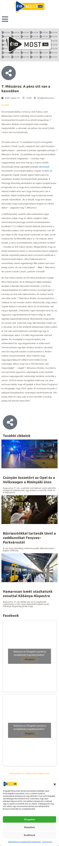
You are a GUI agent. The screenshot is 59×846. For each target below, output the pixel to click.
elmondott (44, 167)
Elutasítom (29, 827)
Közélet (5, 105)
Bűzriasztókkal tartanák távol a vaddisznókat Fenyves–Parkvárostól (29, 537)
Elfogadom (29, 819)
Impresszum (47, 842)
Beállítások (29, 835)
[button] (54, 784)
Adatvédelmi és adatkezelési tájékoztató (24, 842)
